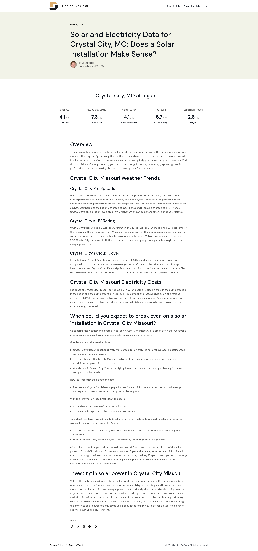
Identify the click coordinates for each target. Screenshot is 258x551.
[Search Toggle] (206, 6)
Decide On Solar (75, 6)
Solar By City (173, 6)
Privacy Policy (56, 545)
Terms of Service (77, 545)
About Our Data (192, 6)
